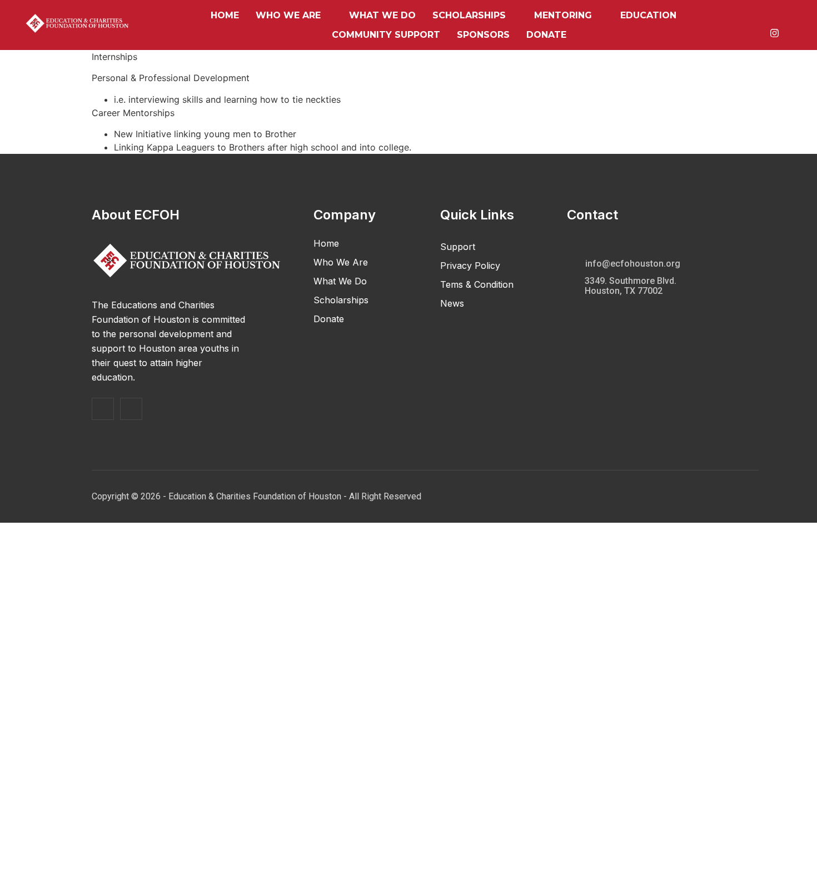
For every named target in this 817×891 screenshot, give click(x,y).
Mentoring (563, 15)
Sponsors (483, 34)
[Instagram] (774, 31)
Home (225, 15)
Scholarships (469, 15)
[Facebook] (773, 19)
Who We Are (288, 15)
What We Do (382, 15)
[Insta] (131, 409)
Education (648, 15)
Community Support (386, 34)
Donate (546, 34)
